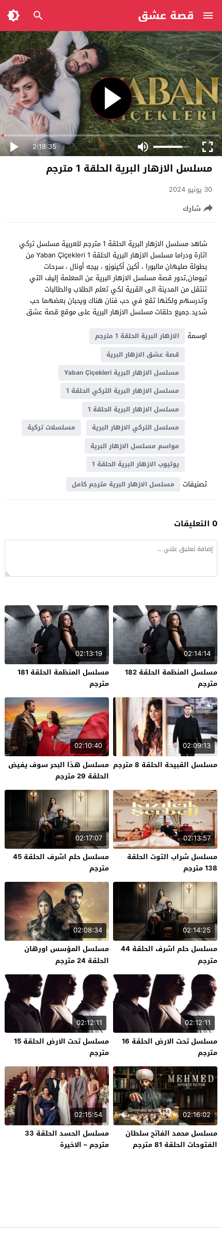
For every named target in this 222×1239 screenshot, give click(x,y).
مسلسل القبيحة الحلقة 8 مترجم (165, 764)
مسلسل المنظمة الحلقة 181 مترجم (63, 678)
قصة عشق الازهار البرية (142, 354)
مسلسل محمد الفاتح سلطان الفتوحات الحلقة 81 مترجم (171, 1139)
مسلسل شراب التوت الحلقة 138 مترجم (172, 862)
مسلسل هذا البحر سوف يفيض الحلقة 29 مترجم (58, 770)
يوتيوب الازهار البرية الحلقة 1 (135, 464)
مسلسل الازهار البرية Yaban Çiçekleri (121, 372)
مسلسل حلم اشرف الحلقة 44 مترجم (169, 954)
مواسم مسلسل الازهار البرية (134, 446)
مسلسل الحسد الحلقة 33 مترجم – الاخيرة (67, 1139)
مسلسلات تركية (51, 427)
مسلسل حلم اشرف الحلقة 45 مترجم (61, 862)
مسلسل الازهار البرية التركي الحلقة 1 (122, 390)
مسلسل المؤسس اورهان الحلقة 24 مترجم (66, 954)
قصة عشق (166, 15)
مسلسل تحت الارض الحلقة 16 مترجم (169, 1047)
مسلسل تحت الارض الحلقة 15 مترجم (61, 1047)
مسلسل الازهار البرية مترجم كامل (123, 484)
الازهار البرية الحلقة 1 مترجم (137, 336)
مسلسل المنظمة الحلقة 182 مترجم (171, 678)
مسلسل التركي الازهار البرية (135, 427)
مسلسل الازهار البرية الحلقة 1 (133, 409)
